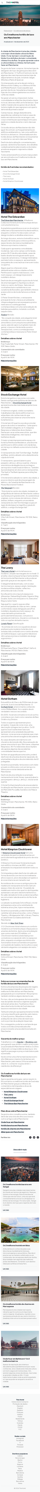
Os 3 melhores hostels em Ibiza (16, 1245)
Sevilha (20, 1477)
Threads (20, 1445)
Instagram (20, 1438)
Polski (20, 1417)
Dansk (20, 1425)
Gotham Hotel (7, 707)
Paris (20, 1468)
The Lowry (7, 176)
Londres (20, 1466)
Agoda (20, 1042)
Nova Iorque (20, 1458)
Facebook (20, 1440)
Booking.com (31, 1042)
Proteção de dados (20, 1404)
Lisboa (20, 1456)
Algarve (20, 1464)
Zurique (20, 1475)
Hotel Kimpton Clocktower (13, 181)
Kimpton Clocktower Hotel (14, 853)
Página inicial (8, 31)
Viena (20, 1483)
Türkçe (20, 1421)
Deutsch (20, 1406)
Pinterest (20, 1447)
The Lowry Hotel (7, 571)
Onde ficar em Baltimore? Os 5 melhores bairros (16, 1360)
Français (20, 1412)
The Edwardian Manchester (12, 220)
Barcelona (20, 1473)
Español (20, 1410)
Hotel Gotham (8, 179)
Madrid (20, 1471)
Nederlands (20, 1419)
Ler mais (6, 1210)
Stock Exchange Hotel (11, 174)
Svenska (20, 1423)
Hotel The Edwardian (11, 171)
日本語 (20, 1427)
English (20, 1408)
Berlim (20, 1460)
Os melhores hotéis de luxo (22, 31)
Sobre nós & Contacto (20, 1402)
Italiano (20, 1414)
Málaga (20, 1479)
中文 (20, 1429)
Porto (20, 1462)
